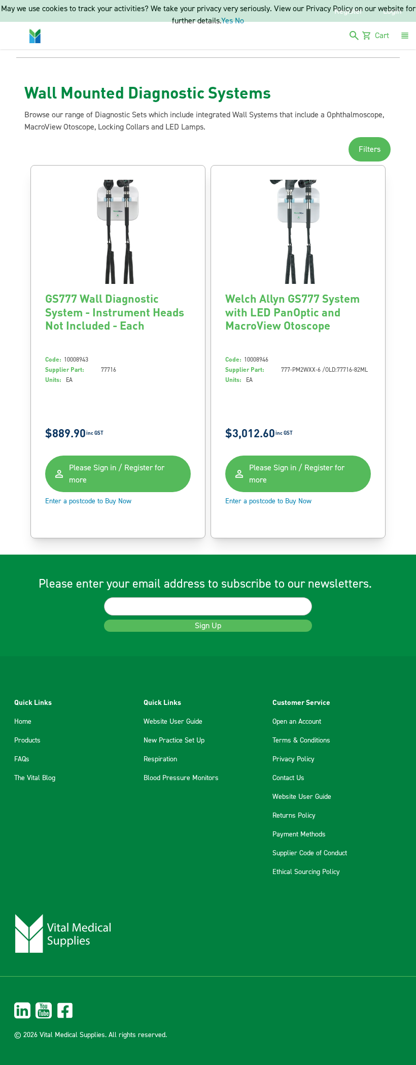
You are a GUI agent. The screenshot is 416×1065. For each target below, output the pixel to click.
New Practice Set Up (174, 740)
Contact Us (288, 778)
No (239, 21)
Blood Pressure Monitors (181, 778)
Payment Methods (299, 834)
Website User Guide (173, 721)
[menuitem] (208, 1010)
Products (27, 740)
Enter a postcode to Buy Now (88, 501)
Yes (227, 21)
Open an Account (296, 721)
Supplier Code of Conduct (309, 853)
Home (22, 721)
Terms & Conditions (301, 740)
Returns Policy (294, 815)
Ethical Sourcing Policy (306, 872)
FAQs (21, 759)
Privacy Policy (293, 759)
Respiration (160, 759)
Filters (369, 149)
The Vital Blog (34, 778)
